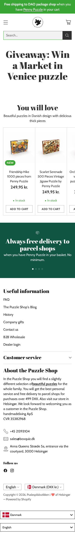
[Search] (67, 35)
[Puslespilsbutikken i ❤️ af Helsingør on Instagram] (12, 471)
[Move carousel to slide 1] (33, 269)
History (8, 315)
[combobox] (37, 515)
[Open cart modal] (68, 22)
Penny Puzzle (33, 9)
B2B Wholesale (14, 337)
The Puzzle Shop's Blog (20, 307)
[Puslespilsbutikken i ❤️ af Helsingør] (37, 22)
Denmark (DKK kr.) (45, 487)
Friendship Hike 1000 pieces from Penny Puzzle (19, 176)
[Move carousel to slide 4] (42, 269)
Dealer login (11, 344)
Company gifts (13, 322)
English (11, 487)
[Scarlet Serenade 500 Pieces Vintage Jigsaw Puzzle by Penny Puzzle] (51, 147)
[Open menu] (5, 22)
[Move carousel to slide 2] (36, 269)
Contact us (10, 330)
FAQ (6, 300)
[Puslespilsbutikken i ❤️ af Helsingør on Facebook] (5, 471)
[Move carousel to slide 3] (39, 269)
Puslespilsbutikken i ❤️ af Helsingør (48, 495)
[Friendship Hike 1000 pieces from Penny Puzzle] (19, 147)
